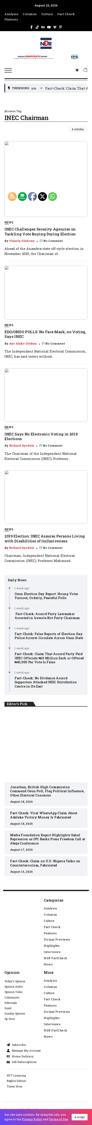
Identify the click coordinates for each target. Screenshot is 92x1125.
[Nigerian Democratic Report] (46, 56)
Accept (79, 1117)
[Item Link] (46, 179)
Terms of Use (58, 1119)
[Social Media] (31, 27)
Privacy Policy (32, 1119)
